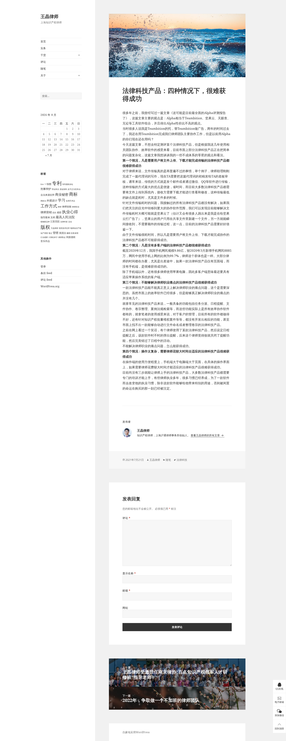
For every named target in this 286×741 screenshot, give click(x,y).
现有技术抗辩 (64, 228)
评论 (43, 62)
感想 (59, 212)
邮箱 (126, 590)
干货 (43, 55)
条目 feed (46, 273)
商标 (73, 194)
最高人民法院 (65, 217)
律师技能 (66, 206)
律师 (59, 207)
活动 (70, 222)
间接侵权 (70, 237)
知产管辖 (44, 233)
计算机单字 (53, 237)
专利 (57, 183)
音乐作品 (45, 241)
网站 (125, 608)
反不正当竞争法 (74, 189)
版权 (45, 227)
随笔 (43, 68)
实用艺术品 (70, 201)
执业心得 (70, 211)
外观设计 (52, 200)
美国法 (62, 232)
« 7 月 (48, 155)
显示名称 (129, 573)
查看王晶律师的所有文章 (205, 435)
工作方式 (49, 206)
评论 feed (46, 280)
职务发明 (74, 233)
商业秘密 (61, 194)
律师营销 (46, 212)
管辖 (55, 233)
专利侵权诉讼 (67, 184)
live (42, 184)
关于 (43, 75)
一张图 (47, 184)
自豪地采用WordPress (136, 732)
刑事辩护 (46, 189)
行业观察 (44, 237)
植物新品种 (45, 222)
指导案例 (45, 217)
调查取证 (62, 237)
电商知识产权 (75, 228)
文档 (52, 217)
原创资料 (63, 189)
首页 (43, 41)
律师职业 (75, 207)
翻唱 (68, 233)
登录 (43, 266)
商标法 (43, 201)
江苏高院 (55, 221)
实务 (43, 48)
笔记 (50, 233)
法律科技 (64, 222)
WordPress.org (50, 286)
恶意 (54, 212)
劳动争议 (55, 189)
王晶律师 (49, 16)
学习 (61, 200)
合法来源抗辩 (47, 194)
